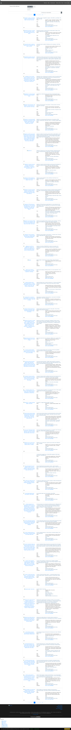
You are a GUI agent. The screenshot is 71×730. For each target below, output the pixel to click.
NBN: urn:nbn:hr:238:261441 (49, 334)
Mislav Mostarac (56, 156)
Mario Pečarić (47, 156)
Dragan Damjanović (48, 609)
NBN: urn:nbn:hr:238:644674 (49, 372)
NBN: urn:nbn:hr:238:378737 (49, 185)
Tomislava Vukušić (48, 109)
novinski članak (50, 592)
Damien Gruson (47, 434)
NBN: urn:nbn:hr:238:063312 (49, 639)
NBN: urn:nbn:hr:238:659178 (49, 540)
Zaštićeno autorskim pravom (49, 24)
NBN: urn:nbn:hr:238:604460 (49, 100)
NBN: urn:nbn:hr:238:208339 (49, 293)
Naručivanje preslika (59, 706)
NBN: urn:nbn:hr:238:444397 (49, 216)
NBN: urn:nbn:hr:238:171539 (49, 304)
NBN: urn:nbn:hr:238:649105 (49, 385)
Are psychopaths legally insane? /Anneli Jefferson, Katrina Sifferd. (46, 493)
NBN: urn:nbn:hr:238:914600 (49, 398)
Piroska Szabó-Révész (53, 667)
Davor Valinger (47, 85)
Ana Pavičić (53, 109)
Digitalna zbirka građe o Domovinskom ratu (51, 595)
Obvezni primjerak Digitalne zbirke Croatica (51, 25)
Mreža (34, 6)
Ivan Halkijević (52, 181)
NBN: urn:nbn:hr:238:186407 (49, 115)
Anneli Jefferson (47, 496)
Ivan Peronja (51, 156)
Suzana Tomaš (47, 289)
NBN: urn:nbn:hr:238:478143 (49, 242)
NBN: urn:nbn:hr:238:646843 (49, 489)
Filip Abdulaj (51, 225)
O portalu (65, 2)
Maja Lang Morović (48, 67)
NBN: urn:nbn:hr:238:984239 (49, 425)
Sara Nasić (52, 650)
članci (46, 23)
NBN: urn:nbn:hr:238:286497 (49, 613)
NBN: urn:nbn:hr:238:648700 (49, 556)
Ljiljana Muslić (53, 67)
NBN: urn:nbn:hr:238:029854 (49, 173)
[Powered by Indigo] (35, 716)
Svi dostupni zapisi (35, 714)
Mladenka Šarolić (55, 651)
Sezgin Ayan (47, 581)
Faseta (29, 6)
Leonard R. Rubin (47, 340)
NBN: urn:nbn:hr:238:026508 (49, 685)
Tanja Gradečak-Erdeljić (48, 35)
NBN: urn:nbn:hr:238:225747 (49, 40)
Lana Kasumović (57, 66)
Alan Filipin (46, 48)
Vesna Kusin (47, 591)
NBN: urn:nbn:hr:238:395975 (49, 450)
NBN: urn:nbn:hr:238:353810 (49, 409)
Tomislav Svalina (47, 650)
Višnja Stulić (57, 109)
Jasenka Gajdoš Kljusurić (53, 85)
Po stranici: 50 (30, 8)
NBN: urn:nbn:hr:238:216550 (49, 345)
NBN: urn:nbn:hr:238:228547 (49, 528)
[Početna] (1, 3)
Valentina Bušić (47, 420)
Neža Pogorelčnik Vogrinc (49, 96)
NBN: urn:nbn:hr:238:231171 (49, 26)
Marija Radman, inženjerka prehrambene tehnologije (52, 211)
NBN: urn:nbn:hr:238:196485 (49, 516)
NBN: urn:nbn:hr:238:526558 (49, 585)
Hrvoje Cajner (50, 226)
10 (42, 14)
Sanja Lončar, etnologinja (48, 472)
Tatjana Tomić (47, 170)
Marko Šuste (56, 650)
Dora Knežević (47, 485)
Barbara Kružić (55, 35)
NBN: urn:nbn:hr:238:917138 (49, 570)
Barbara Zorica (47, 552)
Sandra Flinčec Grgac (55, 195)
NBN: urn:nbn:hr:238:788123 (49, 656)
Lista (31, 6)
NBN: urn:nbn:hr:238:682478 (49, 72)
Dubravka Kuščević (58, 289)
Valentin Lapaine (47, 330)
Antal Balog (47, 274)
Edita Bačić (47, 635)
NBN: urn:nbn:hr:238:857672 (49, 670)
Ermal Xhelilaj (47, 536)
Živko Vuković (57, 181)
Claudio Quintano (47, 394)
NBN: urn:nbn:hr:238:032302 (49, 476)
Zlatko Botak (52, 126)
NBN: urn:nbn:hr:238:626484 (49, 278)
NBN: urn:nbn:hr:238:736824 (49, 438)
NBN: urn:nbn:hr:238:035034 (49, 230)
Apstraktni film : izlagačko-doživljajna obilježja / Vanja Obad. (45, 402)
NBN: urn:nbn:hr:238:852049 (49, 500)
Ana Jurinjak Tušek (58, 84)
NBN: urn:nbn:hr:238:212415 (49, 52)
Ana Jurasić (50, 48)
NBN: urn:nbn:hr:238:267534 (49, 462)
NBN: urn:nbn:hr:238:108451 (49, 160)
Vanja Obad (47, 405)
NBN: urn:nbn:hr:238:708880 (49, 146)
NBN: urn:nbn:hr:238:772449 (49, 699)
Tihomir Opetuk (55, 225)
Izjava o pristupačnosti (59, 708)
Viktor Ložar (47, 225)
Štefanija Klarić (47, 126)
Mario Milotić (47, 21)
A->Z (28, 9)
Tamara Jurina (53, 84)
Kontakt (61, 709)
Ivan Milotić (47, 446)
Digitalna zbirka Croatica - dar (49, 277)
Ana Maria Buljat (47, 84)
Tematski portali (52, 2)
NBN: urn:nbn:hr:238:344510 (49, 255)
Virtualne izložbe (58, 2)
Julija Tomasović (52, 289)
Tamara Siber (58, 420)
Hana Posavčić (47, 181)
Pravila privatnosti (59, 707)
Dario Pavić (54, 472)
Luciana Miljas (52, 21)
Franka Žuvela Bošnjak (48, 195)
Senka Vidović (47, 667)
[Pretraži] (61, 12)
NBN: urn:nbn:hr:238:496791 (49, 200)
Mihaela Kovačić (51, 635)
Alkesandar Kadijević (48, 624)
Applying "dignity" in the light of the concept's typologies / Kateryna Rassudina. (48, 259)
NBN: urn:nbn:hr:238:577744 (49, 265)
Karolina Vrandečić (52, 420)
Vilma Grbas (56, 21)
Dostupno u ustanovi (48, 113)
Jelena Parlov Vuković (53, 170)
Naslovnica (45, 2)
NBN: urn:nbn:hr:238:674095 (49, 357)
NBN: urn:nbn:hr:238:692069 (49, 316)
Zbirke (49, 2)
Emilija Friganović (49, 651)
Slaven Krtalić (47, 66)
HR (68, 2)
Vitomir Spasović (52, 66)
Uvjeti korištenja (60, 705)
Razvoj (62, 2)
